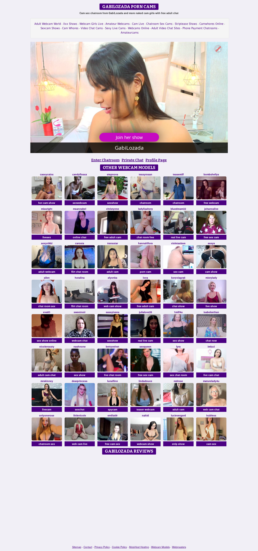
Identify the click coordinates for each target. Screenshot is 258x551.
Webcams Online (138, 28)
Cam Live (138, 23)
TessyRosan (145, 174)
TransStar (112, 243)
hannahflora (145, 243)
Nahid (145, 415)
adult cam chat (47, 375)
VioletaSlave (178, 243)
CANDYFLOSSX (79, 174)
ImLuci (211, 346)
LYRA (178, 346)
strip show (178, 444)
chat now (211, 340)
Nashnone (80, 346)
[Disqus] (129, 500)
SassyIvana (112, 312)
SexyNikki (46, 243)
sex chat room (178, 375)
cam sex (211, 444)
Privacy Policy (102, 547)
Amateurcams (130, 32)
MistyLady (211, 277)
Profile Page (156, 160)
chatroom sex (47, 444)
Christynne (112, 208)
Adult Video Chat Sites (165, 28)
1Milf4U (178, 312)
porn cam (145, 271)
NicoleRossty (46, 346)
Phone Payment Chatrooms (200, 28)
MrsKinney (47, 381)
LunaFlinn (112, 381)
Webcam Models (160, 547)
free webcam (211, 203)
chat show (178, 306)
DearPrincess (79, 381)
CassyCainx (47, 174)
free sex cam (211, 237)
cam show (211, 271)
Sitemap (76, 547)
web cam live (79, 444)
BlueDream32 (178, 208)
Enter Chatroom (105, 160)
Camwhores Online (211, 23)
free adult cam (112, 237)
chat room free (145, 237)
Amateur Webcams (117, 23)
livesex (46, 237)
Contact (88, 547)
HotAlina (80, 277)
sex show (178, 340)
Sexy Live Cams (115, 28)
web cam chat (211, 409)
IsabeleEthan (211, 312)
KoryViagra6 (178, 277)
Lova (145, 277)
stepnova (112, 174)
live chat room (112, 375)
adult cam (112, 271)
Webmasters (179, 547)
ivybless (211, 415)
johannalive (211, 208)
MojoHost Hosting (139, 547)
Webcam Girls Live (91, 23)
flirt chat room (79, 271)
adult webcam (46, 271)
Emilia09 (112, 415)
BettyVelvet (112, 346)
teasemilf (178, 174)
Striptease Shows (186, 23)
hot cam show (46, 203)
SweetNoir (79, 312)
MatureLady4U (211, 381)
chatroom (145, 203)
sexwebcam (80, 203)
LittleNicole (79, 415)
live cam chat (211, 375)
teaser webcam (145, 409)
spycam (112, 409)
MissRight (46, 208)
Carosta (79, 243)
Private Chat (132, 160)
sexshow (112, 203)
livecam (46, 409)
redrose (178, 381)
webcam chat (80, 340)
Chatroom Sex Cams (159, 23)
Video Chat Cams (92, 28)
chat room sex (46, 306)
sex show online (47, 340)
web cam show (112, 306)
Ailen (47, 277)
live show (211, 306)
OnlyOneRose (46, 415)
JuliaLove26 (145, 312)
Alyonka (112, 277)
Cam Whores (70, 28)
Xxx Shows (70, 23)
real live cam (178, 237)
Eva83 (46, 312)
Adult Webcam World (47, 23)
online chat (79, 237)
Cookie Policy (119, 547)
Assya (211, 243)
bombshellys (211, 174)
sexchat (79, 409)
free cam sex (112, 444)
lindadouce (145, 381)
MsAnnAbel (79, 208)
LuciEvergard (178, 415)
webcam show (145, 444)
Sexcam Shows (50, 28)
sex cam (178, 271)
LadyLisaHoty (145, 208)
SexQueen (145, 346)
